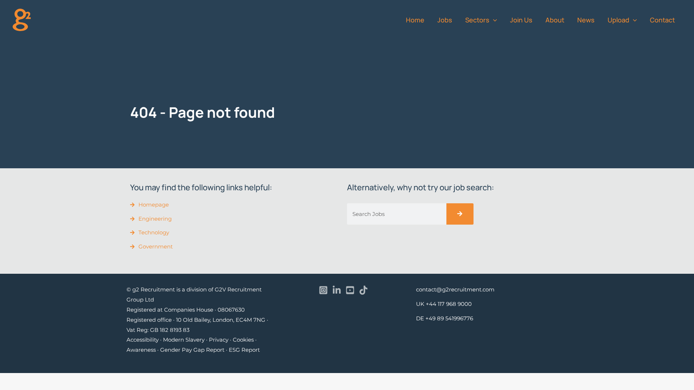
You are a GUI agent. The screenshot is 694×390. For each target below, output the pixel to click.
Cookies (243, 339)
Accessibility (143, 339)
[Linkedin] (336, 290)
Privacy (218, 339)
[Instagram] (323, 290)
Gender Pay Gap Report (192, 349)
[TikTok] (363, 290)
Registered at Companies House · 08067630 (186, 309)
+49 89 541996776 (449, 318)
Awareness (141, 349)
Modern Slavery (184, 339)
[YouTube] (350, 290)
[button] (493, 20)
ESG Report (244, 349)
